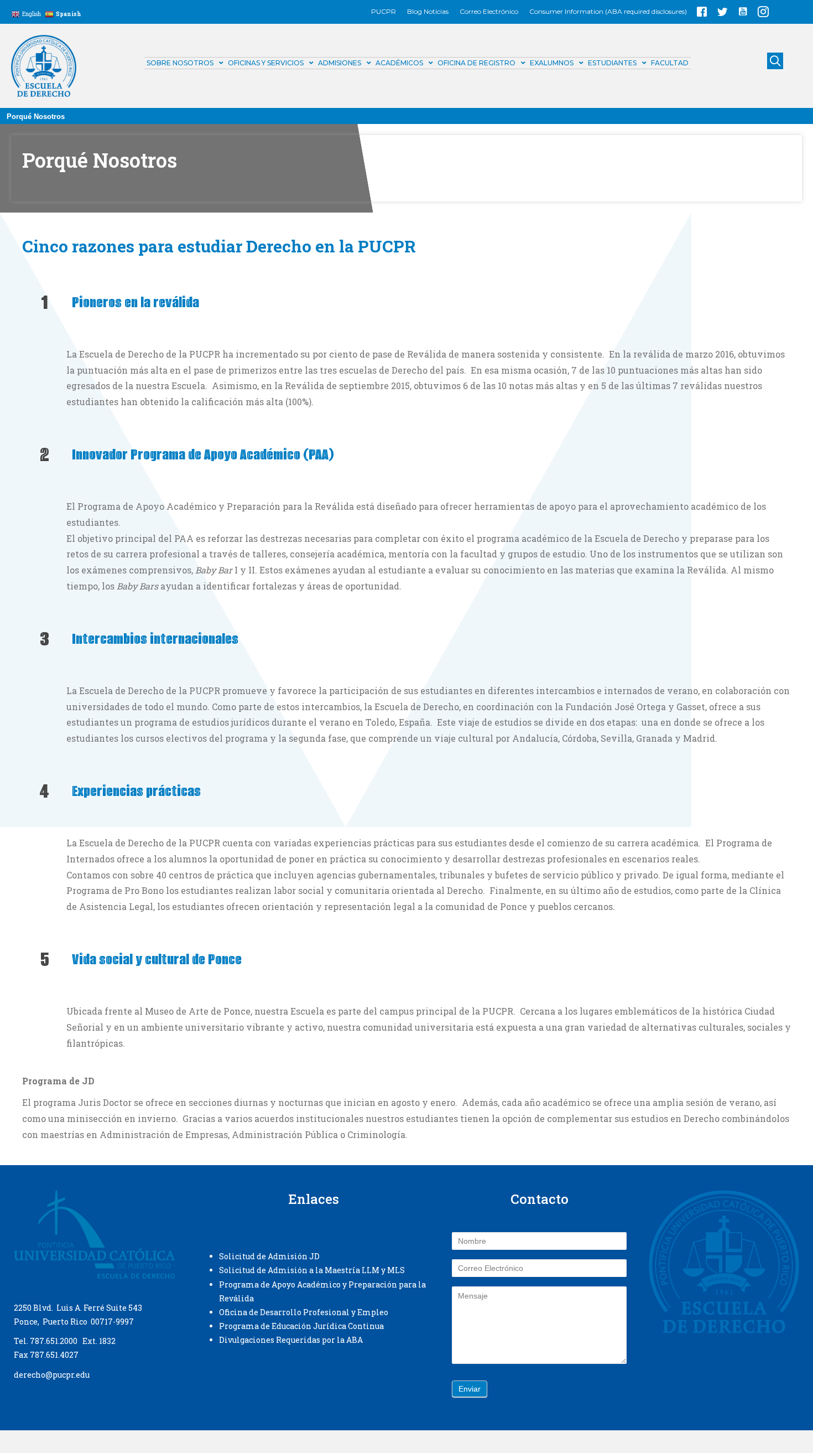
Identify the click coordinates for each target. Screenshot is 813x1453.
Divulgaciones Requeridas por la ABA (291, 1340)
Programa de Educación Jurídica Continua (301, 1326)
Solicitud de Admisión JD (269, 1256)
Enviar (469, 1388)
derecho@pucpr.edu (52, 1374)
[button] (702, 11)
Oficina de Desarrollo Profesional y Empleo (303, 1312)
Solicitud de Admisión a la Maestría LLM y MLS (312, 1270)
